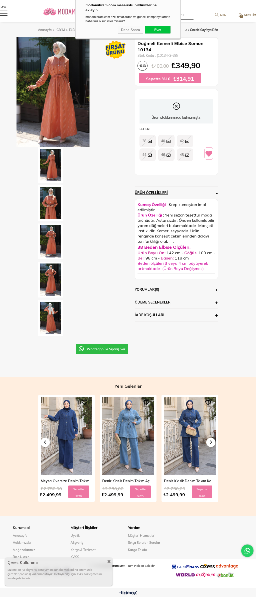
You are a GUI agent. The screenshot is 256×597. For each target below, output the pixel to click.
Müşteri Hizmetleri (141, 535)
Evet (157, 30)
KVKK (74, 556)
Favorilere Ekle (84, 402)
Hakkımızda (22, 542)
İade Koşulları (149, 314)
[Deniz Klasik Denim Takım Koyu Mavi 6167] (128, 436)
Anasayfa (20, 535)
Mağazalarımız (24, 550)
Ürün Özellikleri (151, 192)
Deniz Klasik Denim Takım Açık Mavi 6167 (66, 480)
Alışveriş (76, 542)
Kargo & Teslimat (83, 550)
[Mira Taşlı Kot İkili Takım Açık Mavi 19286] (190, 436)
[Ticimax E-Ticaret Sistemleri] (128, 593)
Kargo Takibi (137, 550)
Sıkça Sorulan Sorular (144, 542)
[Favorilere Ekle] (209, 154)
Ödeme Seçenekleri (153, 302)
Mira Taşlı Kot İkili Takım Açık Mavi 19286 (190, 480)
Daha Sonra (130, 30)
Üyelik (75, 535)
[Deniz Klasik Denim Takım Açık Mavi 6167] (66, 436)
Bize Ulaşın (21, 556)
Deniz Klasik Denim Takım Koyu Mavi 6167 (128, 480)
